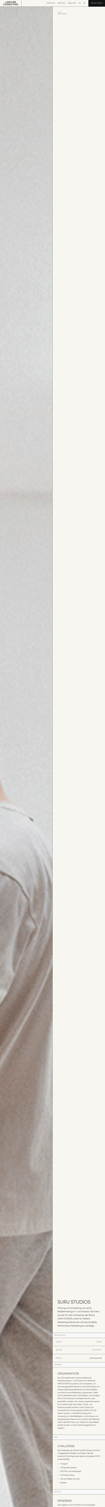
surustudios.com (96, 1358)
